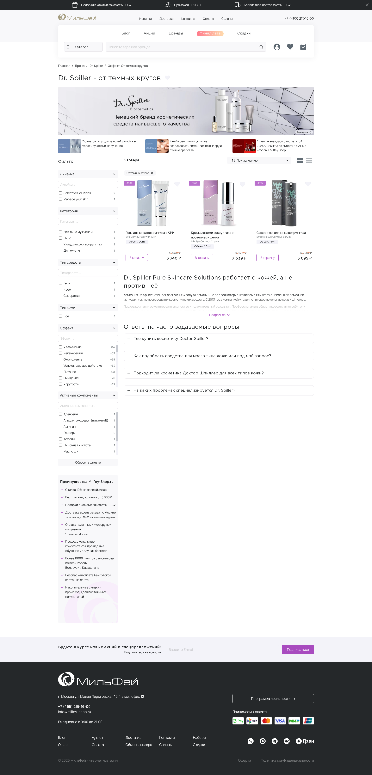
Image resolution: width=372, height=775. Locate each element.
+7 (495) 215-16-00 (299, 18)
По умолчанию (247, 160)
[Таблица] (300, 160)
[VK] (287, 741)
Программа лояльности (271, 698)
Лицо (67, 238)
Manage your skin (76, 199)
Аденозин (71, 414)
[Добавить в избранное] (167, 78)
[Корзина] (303, 47)
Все (66, 316)
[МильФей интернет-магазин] (77, 17)
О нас (62, 744)
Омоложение (73, 359)
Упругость (71, 384)
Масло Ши (71, 451)
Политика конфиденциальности (287, 760)
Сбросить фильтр (88, 462)
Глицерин (70, 433)
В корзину (137, 257)
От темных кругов (140, 173)
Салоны (227, 18)
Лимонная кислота (77, 445)
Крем (67, 289)
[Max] (263, 741)
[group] (98, 146)
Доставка (166, 18)
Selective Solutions (77, 193)
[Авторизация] (277, 47)
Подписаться (298, 649)
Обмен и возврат (140, 744)
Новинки (145, 18)
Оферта (244, 760)
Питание (70, 372)
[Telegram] (275, 741)
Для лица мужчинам (78, 232)
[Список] (309, 160)
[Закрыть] (367, 5)
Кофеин (69, 439)
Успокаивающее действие (83, 366)
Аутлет (97, 737)
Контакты (188, 18)
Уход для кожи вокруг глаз (83, 244)
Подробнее (217, 315)
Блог (62, 737)
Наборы (199, 737)
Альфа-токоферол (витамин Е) (86, 420)
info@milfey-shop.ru (74, 711)
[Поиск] (261, 47)
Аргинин (70, 427)
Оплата (208, 18)
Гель (67, 283)
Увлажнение (73, 347)
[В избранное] (177, 184)
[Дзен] (305, 741)
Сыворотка (72, 296)
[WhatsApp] (251, 741)
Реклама (303, 132)
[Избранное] (290, 47)
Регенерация (73, 353)
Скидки (199, 744)
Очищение (71, 378)
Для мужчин (72, 251)
